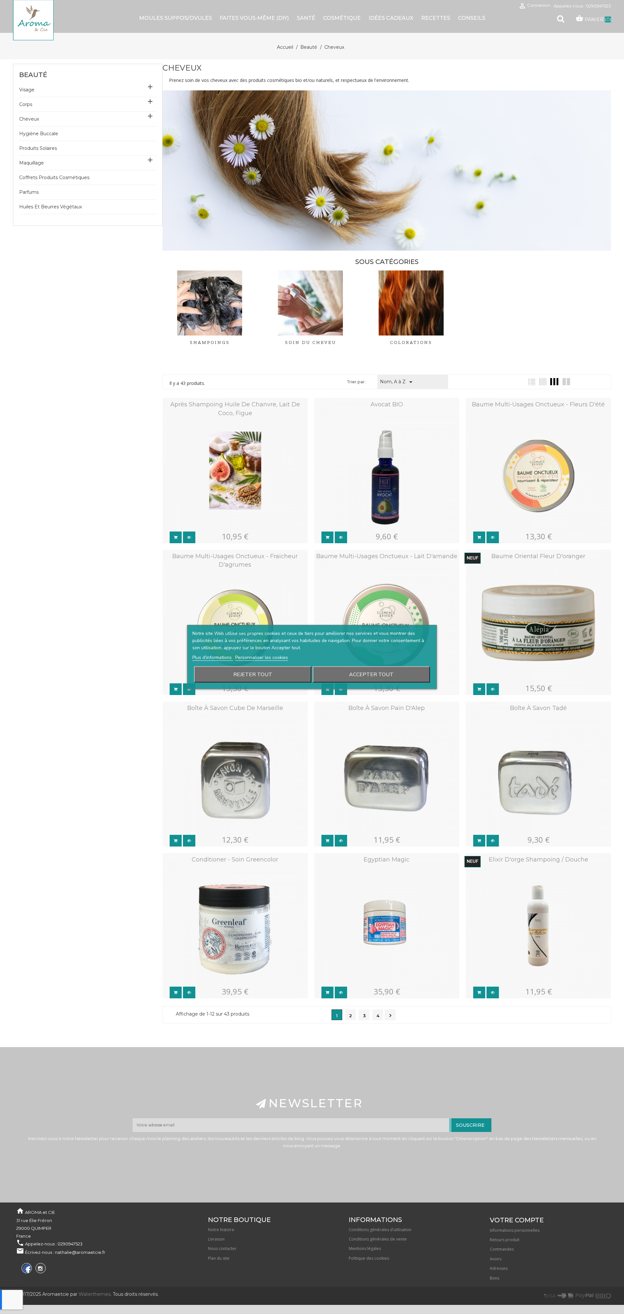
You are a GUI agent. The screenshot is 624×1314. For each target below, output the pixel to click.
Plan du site (218, 1258)
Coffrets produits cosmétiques (54, 177)
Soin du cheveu (310, 342)
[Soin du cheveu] (310, 304)
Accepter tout (371, 674)
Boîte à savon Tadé (538, 708)
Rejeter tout (252, 674)
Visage (26, 90)
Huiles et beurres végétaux (50, 207)
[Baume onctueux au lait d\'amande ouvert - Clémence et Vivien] (382, 586)
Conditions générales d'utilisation (380, 1229)
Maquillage (31, 163)
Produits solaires (38, 148)
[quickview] (189, 537)
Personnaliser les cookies (261, 657)
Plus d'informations (212, 657)
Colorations (411, 342)
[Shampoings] (209, 304)
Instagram (39, 1269)
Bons (494, 1278)
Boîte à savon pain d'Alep (386, 708)
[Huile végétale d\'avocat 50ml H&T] (382, 413)
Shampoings (210, 342)
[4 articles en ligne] (554, 381)
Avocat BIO (386, 404)
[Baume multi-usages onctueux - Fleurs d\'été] (533, 413)
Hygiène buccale (38, 134)
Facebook (26, 1269)
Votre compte (517, 1220)
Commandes (502, 1249)
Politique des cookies (369, 1258)
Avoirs (495, 1259)
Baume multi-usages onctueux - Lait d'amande (386, 556)
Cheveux (29, 119)
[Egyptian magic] (382, 868)
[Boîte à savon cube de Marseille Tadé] (230, 717)
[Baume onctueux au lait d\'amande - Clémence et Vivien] (382, 565)
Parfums (29, 192)
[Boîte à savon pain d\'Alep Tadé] (382, 717)
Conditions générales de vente (378, 1239)
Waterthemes (93, 1294)
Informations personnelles (515, 1230)
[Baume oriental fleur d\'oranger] (533, 565)
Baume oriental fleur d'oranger (538, 556)
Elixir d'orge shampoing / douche (538, 859)
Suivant (390, 1015)
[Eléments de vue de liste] (531, 381)
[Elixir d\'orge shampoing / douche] (533, 868)
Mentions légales (365, 1248)
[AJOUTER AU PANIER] (176, 537)
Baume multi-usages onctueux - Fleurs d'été (538, 404)
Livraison (216, 1239)
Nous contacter (222, 1248)
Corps (25, 104)
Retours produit (504, 1239)
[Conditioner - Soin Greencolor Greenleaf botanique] (230, 868)
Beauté (33, 75)
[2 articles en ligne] (566, 381)
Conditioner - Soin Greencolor (235, 859)
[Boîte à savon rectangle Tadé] (533, 717)
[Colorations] (411, 304)
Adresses (499, 1268)
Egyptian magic (387, 859)
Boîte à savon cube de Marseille (235, 708)
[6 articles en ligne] (542, 381)
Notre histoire (221, 1229)
